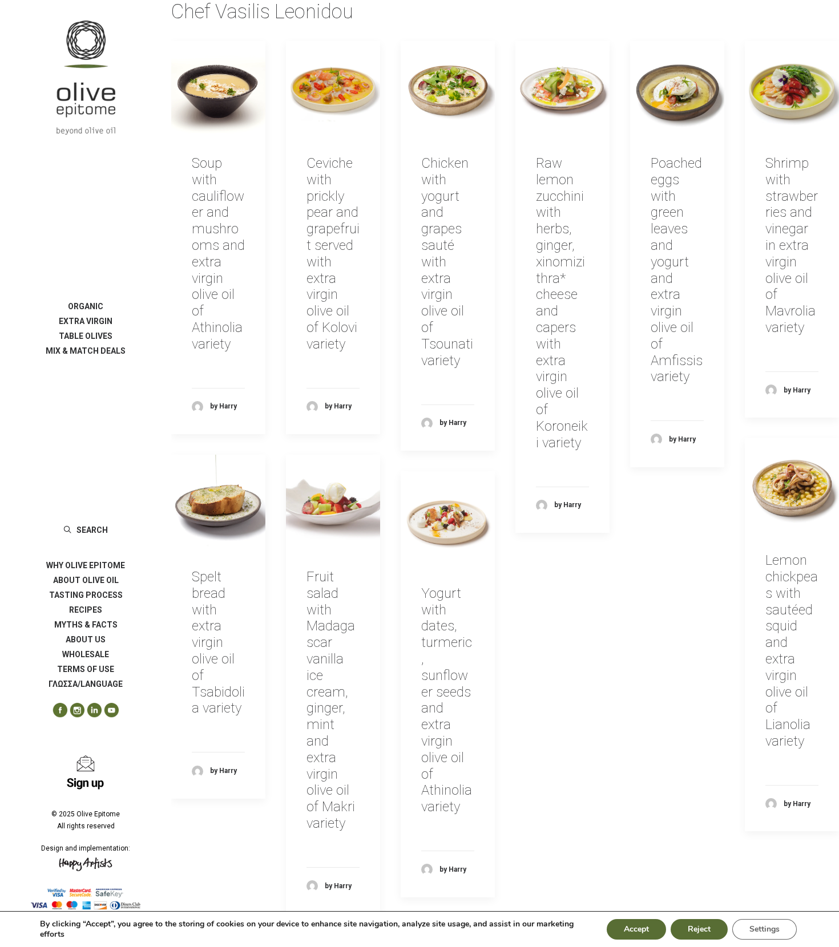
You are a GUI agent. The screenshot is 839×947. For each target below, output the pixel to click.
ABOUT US (86, 639)
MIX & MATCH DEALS (86, 350)
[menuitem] (85, 306)
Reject (699, 929)
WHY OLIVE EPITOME (85, 565)
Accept (636, 929)
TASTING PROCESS (86, 595)
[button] (55, 710)
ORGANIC (85, 306)
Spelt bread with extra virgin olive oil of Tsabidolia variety (218, 642)
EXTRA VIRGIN (85, 321)
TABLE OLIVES (85, 336)
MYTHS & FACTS (86, 624)
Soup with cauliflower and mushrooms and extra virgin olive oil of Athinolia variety (218, 253)
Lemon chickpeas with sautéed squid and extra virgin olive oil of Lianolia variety (791, 650)
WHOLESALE (85, 654)
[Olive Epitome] (85, 78)
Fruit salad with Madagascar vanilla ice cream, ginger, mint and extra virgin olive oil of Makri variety (330, 700)
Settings (764, 929)
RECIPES (85, 609)
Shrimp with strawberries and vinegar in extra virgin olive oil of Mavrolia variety (791, 245)
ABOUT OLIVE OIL (86, 580)
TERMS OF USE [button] (85, 669)
